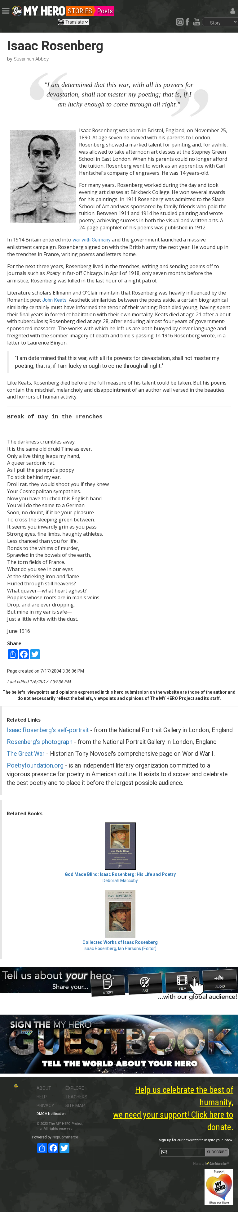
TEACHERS (76, 1096)
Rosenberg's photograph (40, 742)
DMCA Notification (51, 1114)
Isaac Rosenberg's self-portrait (48, 730)
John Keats (54, 300)
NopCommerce (65, 1137)
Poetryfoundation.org (35, 765)
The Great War (26, 753)
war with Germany (92, 240)
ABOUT (44, 1088)
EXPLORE (74, 1088)
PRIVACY (45, 1105)
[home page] (44, 9)
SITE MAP (75, 1105)
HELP (42, 1096)
